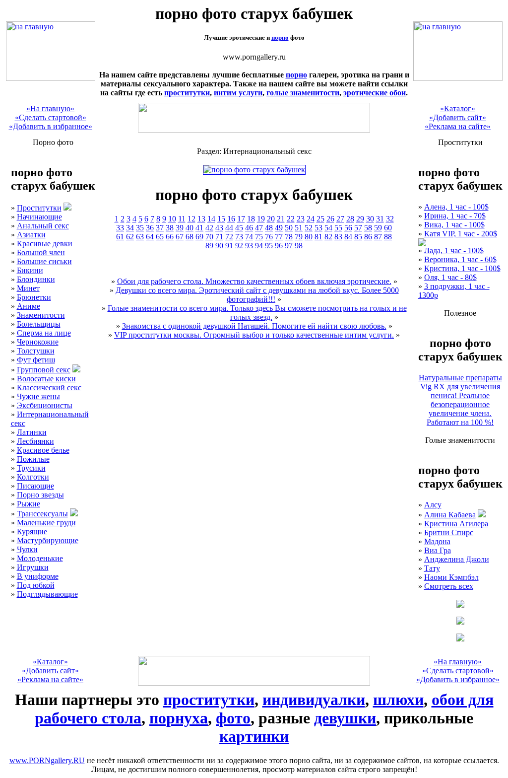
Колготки (33, 477)
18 (251, 218)
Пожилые (33, 459)
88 (388, 236)
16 (231, 218)
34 (130, 227)
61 (120, 236)
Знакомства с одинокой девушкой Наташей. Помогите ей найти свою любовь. (254, 326)
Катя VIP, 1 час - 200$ (460, 233)
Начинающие (39, 216)
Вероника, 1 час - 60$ (460, 259)
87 (378, 236)
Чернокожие (38, 342)
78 (289, 236)
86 (368, 236)
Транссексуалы (42, 513)
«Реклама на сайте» (458, 126)
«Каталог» (457, 108)
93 (249, 245)
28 (350, 218)
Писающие (35, 486)
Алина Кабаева (450, 514)
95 (269, 245)
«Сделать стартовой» (50, 117)
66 (170, 236)
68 (189, 236)
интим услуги (238, 92)
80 (309, 236)
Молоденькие (40, 558)
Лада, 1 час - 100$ (454, 250)
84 (348, 236)
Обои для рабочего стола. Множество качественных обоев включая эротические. (254, 281)
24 (311, 218)
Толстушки (36, 351)
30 (370, 218)
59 (378, 227)
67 (180, 236)
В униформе (38, 576)
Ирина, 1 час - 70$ (455, 216)
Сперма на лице (44, 333)
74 (249, 236)
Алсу (433, 504)
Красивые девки (44, 243)
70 (209, 236)
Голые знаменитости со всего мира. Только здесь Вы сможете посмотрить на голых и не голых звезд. (257, 312)
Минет (28, 288)
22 (291, 218)
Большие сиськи (44, 261)
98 (299, 245)
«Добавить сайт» (457, 117)
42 (209, 227)
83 (338, 236)
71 (219, 236)
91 (229, 245)
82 (328, 236)
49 (279, 227)
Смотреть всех (448, 586)
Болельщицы (39, 324)
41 (199, 227)
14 (211, 218)
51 (299, 227)
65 (160, 236)
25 (320, 218)
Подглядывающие (47, 594)
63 (140, 236)
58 (368, 227)
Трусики (31, 468)
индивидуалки (313, 699)
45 (239, 227)
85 (358, 236)
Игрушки (33, 567)
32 (390, 218)
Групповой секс (43, 369)
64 (150, 236)
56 (348, 227)
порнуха (178, 718)
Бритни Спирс (448, 532)
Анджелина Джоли (456, 559)
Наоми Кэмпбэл (451, 577)
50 (289, 227)
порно (280, 37)
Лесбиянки (35, 441)
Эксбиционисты (44, 405)
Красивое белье (43, 450)
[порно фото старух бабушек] (50, 78)
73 (239, 236)
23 (301, 218)
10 (172, 218)
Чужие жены (38, 396)
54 (328, 227)
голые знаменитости (302, 92)
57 (358, 227)
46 (249, 227)
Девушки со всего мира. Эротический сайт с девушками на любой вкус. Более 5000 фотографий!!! (257, 294)
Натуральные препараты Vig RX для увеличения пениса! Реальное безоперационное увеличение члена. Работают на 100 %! (460, 399)
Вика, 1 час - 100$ (454, 224)
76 (269, 236)
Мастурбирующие (47, 540)
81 (318, 236)
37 (160, 227)
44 (229, 227)
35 (140, 227)
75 (259, 236)
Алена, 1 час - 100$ (456, 207)
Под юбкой (36, 585)
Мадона (437, 541)
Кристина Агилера (456, 523)
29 (360, 218)
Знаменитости (41, 315)
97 (289, 245)
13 (201, 218)
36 (150, 227)
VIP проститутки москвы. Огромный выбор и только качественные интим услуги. (254, 335)
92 (239, 245)
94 (259, 245)
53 (318, 227)
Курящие (32, 531)
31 (380, 218)
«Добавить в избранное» (50, 126)
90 (219, 245)
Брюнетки (34, 297)
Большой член (41, 252)
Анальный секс (43, 225)
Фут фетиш (36, 359)
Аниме (28, 306)
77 (279, 236)
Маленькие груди (46, 522)
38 (170, 227)
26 (330, 218)
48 (269, 227)
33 (120, 227)
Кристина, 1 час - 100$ (462, 268)
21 (281, 218)
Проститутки (39, 208)
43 (219, 227)
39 (180, 227)
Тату (432, 568)
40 (189, 227)
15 (221, 218)
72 (229, 236)
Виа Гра (437, 550)
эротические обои (374, 92)
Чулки (27, 549)
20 (271, 218)
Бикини (30, 270)
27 (340, 218)
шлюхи (398, 699)
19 (261, 218)
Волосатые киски (46, 378)
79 (299, 236)
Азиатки (31, 234)
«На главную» (50, 108)
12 (191, 218)
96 (279, 245)
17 (241, 218)
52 (309, 227)
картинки (254, 736)
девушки (345, 718)
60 (388, 227)
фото (233, 718)
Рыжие (28, 503)
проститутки (187, 92)
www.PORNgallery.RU (47, 760)
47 (259, 227)
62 (130, 236)
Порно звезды (40, 495)
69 (199, 236)
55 (338, 227)
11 (182, 218)
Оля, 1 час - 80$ (450, 277)
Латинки (32, 432)
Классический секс (49, 387)
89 (209, 245)
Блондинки (36, 279)
